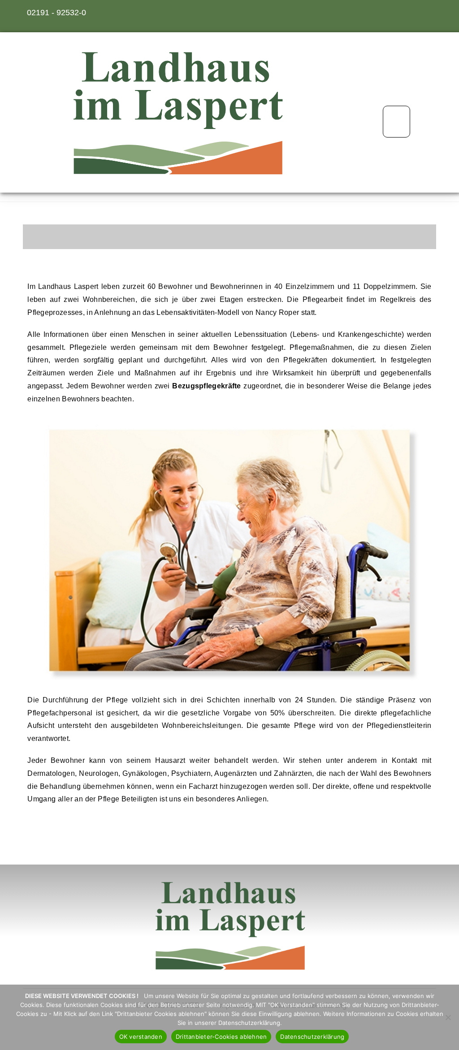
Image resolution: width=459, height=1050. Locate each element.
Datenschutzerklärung (312, 1036)
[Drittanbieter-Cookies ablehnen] (447, 1017)
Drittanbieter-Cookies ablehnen (221, 1036)
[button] (396, 122)
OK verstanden (140, 1036)
